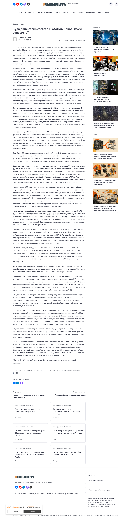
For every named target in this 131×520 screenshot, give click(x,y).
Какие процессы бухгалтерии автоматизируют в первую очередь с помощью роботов (105, 208)
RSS (42, 493)
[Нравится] (84, 40)
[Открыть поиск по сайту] (116, 4)
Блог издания (34, 493)
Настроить (15, 511)
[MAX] (24, 4)
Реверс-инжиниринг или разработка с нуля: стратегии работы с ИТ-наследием (105, 156)
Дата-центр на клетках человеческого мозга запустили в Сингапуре (66, 411)
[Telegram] (21, 4)
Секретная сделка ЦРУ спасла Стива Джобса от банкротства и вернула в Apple (29, 454)
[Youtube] (17, 4)
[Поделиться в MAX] (21, 383)
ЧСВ (16, 373)
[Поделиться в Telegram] (17, 383)
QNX (37, 370)
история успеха (55, 370)
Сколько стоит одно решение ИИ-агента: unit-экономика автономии (105, 182)
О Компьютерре (20, 493)
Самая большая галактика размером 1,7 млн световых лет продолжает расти (30, 433)
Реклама (50, 493)
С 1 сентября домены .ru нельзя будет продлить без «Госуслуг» (67, 453)
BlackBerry (18, 370)
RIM (44, 370)
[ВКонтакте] (14, 4)
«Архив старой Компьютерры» (99, 490)
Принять (32, 511)
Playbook (29, 370)
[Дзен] (28, 4)
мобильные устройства (72, 370)
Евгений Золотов (25, 38)
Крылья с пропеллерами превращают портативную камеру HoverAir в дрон (68, 432)
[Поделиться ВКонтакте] (14, 383)
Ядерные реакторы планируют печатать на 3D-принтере (27, 410)
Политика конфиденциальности (66, 493)
